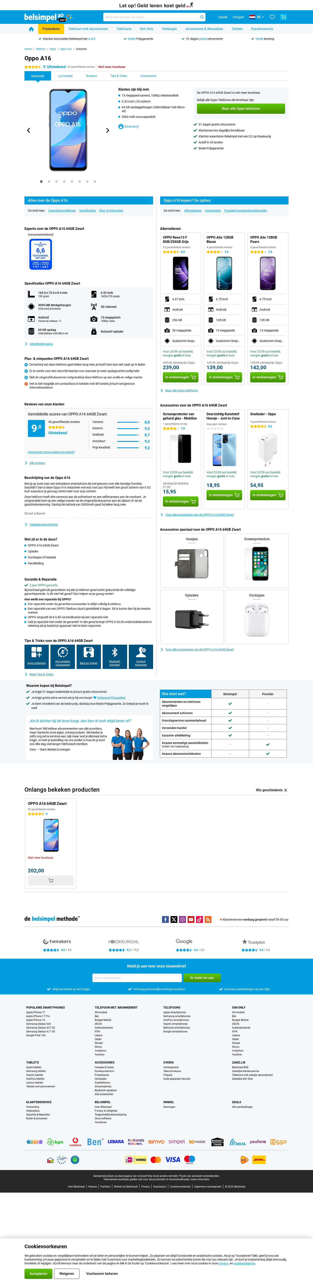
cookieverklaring (244, 1263)
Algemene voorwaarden (207, 1186)
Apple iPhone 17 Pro (38, 1016)
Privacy (145, 1186)
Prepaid (167, 1075)
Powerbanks (102, 1075)
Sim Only (147, 29)
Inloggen (238, 17)
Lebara (99, 1035)
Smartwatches (103, 1086)
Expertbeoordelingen (62, 210)
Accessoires (213, 210)
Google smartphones (175, 1031)
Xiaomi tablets (34, 1075)
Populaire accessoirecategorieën (245, 210)
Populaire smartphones (45, 1007)
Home (28, 49)
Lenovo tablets (34, 1082)
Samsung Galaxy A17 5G (40, 1031)
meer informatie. (200, 1179)
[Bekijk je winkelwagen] (283, 17)
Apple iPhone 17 (35, 1012)
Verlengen (169, 29)
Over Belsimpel (103, 1106)
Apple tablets (33, 1067)
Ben (97, 1016)
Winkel (168, 1102)
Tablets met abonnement (40, 1086)
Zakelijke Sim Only (242, 1078)
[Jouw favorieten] (272, 17)
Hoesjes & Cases (104, 1067)
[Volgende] (107, 130)
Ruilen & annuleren (36, 1118)
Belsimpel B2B (240, 1067)
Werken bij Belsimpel (126, 1186)
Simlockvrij (131, 126)
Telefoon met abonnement (88, 29)
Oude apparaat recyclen (177, 1078)
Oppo (53, 49)
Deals (236, 1102)
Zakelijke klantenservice (245, 1071)
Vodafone (100, 1050)
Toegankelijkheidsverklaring (110, 1114)
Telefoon (41, 49)
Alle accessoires (104, 1094)
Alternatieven (193, 210)
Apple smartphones (174, 1012)
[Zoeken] (202, 17)
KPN (97, 1031)
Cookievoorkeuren (180, 1186)
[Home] (31, 29)
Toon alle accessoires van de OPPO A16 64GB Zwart (199, 514)
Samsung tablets (36, 1071)
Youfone (99, 1054)
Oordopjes (100, 1078)
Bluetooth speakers (106, 1090)
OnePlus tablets (35, 1078)
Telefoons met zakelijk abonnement (252, 1075)
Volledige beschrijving (44, 524)
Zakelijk (239, 1062)
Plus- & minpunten (111, 210)
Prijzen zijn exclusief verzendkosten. (199, 1175)
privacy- (224, 1263)
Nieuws (92, 1186)
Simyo (98, 1046)
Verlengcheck (171, 1067)
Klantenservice (262, 29)
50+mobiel (101, 1012)
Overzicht (81, 49)
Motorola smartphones (176, 1027)
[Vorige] (28, 130)
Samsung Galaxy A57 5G (40, 1027)
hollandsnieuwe (104, 1027)
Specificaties (87, 210)
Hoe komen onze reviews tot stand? (51, 452)
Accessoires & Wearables (204, 29)
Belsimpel (103, 1102)
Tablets (237, 29)
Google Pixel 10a (36, 1035)
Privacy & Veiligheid (106, 1110)
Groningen (169, 1106)
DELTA (98, 1023)
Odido (98, 1039)
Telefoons (123, 29)
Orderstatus (33, 1110)
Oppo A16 (66, 49)
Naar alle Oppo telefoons (181, 390)
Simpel (99, 1043)
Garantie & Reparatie (38, 1114)
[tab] (41, 181)
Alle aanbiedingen (242, 1106)
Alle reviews (37, 463)
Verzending (32, 1106)
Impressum (159, 1186)
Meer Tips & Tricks (41, 674)
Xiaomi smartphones (175, 1023)
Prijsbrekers (51, 29)
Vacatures (100, 1122)
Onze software (103, 1118)
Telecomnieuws (172, 1071)
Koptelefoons (102, 1082)
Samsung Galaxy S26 (38, 1023)
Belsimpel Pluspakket (111, 697)
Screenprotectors (104, 1071)
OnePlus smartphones (176, 1020)
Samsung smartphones (176, 1016)
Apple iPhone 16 (35, 1020)
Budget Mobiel (103, 1020)
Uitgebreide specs (41, 344)
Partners (105, 1186)
